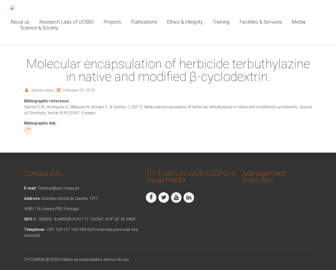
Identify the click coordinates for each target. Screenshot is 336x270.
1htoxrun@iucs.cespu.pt (58, 188)
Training (221, 22)
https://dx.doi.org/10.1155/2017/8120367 (27, 130)
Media (298, 22)
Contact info (43, 173)
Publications (144, 22)
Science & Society (39, 28)
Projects (112, 22)
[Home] (12, 8)
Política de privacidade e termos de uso (94, 259)
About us (20, 22)
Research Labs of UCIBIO (66, 22)
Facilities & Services (261, 22)
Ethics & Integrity (185, 22)
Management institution (264, 176)
